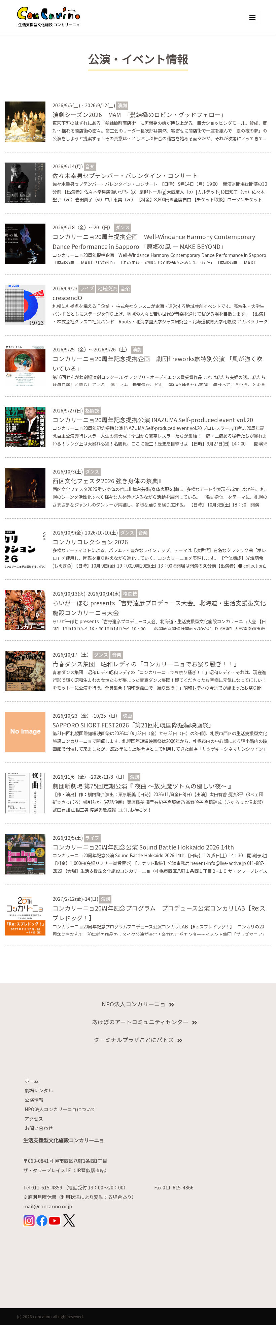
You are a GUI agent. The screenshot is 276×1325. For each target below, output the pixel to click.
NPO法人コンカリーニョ (134, 1004)
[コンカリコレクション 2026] (25, 548)
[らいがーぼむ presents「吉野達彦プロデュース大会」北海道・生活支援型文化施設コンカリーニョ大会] (25, 609)
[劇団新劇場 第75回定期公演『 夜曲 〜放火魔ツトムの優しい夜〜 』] (25, 792)
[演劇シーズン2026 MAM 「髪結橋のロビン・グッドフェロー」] (25, 121)
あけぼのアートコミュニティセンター (140, 1022)
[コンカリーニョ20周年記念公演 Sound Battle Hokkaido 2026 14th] (25, 853)
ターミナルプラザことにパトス (134, 1040)
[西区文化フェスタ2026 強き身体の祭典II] (25, 487)
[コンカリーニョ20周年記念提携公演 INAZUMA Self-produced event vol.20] (25, 426)
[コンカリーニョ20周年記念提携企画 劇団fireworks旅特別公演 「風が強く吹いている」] (25, 365)
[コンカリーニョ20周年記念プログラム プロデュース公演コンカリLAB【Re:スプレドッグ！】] (25, 914)
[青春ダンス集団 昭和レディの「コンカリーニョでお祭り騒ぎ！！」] (25, 670)
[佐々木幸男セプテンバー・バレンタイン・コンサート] (25, 182)
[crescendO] (25, 304)
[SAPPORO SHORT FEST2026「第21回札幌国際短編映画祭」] (25, 731)
